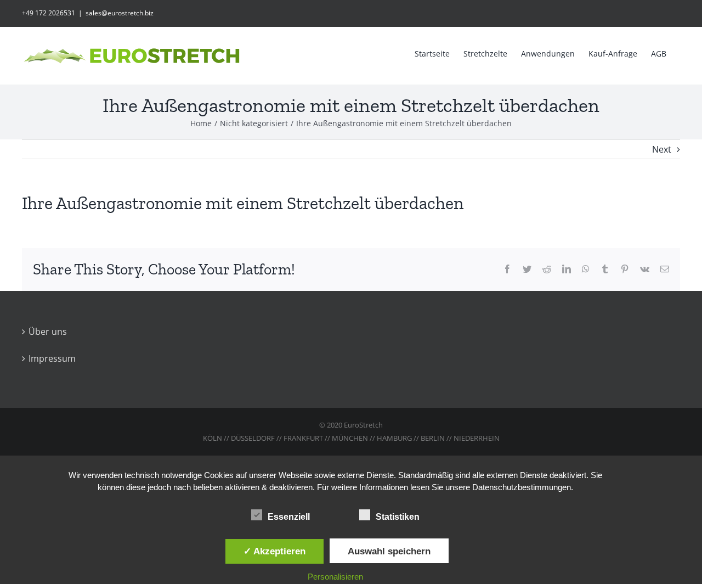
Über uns (48, 331)
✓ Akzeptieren (274, 551)
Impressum (52, 358)
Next (661, 149)
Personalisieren (335, 576)
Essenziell (289, 516)
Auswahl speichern (389, 551)
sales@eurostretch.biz (120, 13)
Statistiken (398, 516)
